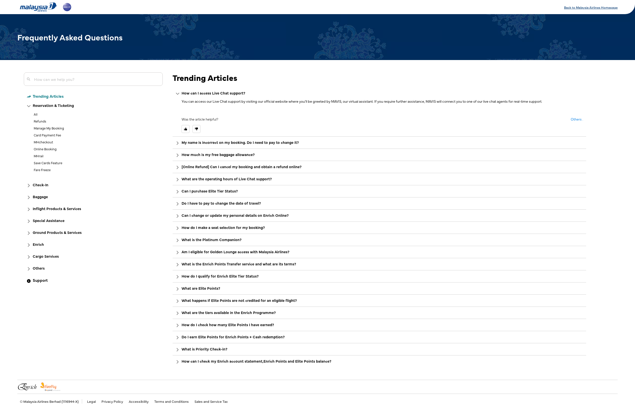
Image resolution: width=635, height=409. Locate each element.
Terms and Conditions (171, 401)
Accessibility (139, 401)
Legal (91, 401)
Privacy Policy (112, 401)
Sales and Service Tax (211, 401)
